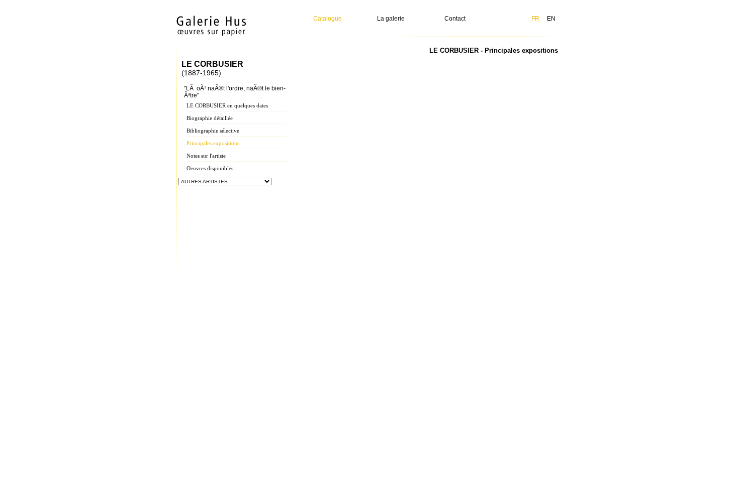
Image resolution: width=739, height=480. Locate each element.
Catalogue (327, 18)
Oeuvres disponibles (210, 168)
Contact (455, 18)
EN (551, 18)
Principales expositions (213, 143)
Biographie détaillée (210, 118)
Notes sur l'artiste (206, 156)
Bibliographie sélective (213, 131)
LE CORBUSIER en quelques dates (227, 105)
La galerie (391, 18)
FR (535, 18)
